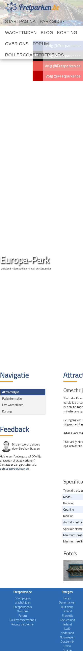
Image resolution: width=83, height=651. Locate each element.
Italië (67, 628)
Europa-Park (19, 268)
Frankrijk (67, 615)
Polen (67, 646)
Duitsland (5, 268)
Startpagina (15, 21)
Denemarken (67, 602)
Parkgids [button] (37, 21)
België (67, 598)
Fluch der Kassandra (39, 268)
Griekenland (67, 620)
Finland (67, 611)
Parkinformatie (12, 398)
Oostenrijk (67, 641)
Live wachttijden (12, 404)
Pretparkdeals (22, 607)
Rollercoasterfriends (24, 43)
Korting (23, 32)
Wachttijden (61, 21)
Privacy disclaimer (22, 624)
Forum (58, 32)
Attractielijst (10, 392)
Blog (9, 32)
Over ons (41, 32)
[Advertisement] (41, 321)
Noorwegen (67, 637)
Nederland (67, 633)
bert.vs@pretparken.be (14, 468)
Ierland (67, 624)
